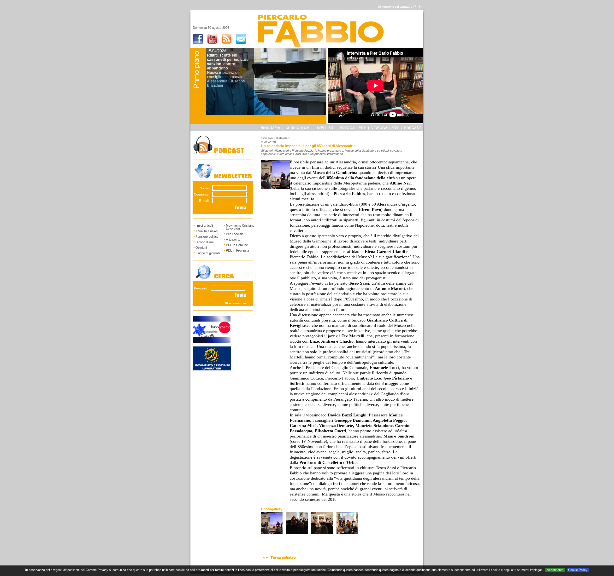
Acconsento (555, 570)
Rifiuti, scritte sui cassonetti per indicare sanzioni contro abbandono (227, 61)
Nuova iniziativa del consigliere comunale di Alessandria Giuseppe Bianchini (227, 78)
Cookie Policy (577, 570)
